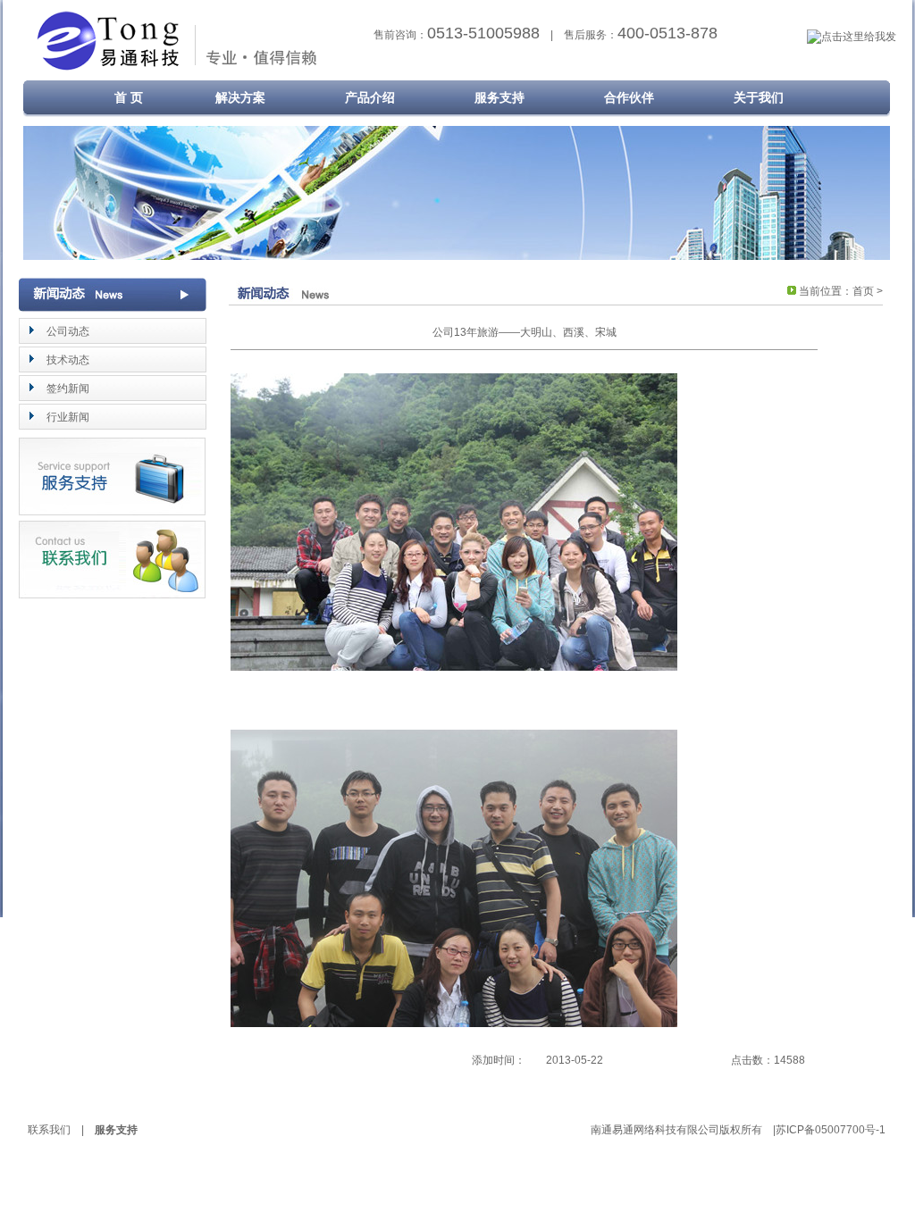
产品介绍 (370, 97)
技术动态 (67, 360)
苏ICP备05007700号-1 (831, 1130)
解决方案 (240, 97)
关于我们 (759, 97)
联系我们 (49, 1130)
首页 (863, 291)
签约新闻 (67, 388)
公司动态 (67, 331)
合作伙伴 (629, 97)
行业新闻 (67, 417)
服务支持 (499, 97)
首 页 (116, 97)
